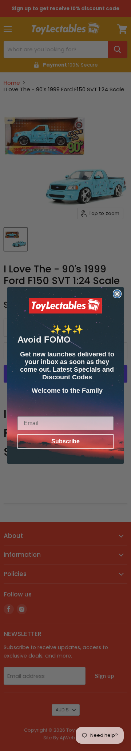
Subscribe (65, 441)
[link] (65, 305)
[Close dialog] (117, 293)
